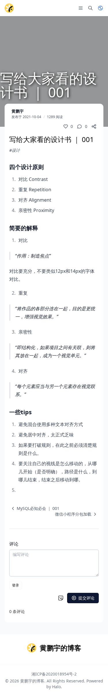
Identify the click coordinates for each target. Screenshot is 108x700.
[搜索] (90, 8)
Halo (56, 686)
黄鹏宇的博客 (32, 681)
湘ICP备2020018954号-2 (54, 674)
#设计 (14, 150)
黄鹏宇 (18, 111)
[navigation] (34, 508)
